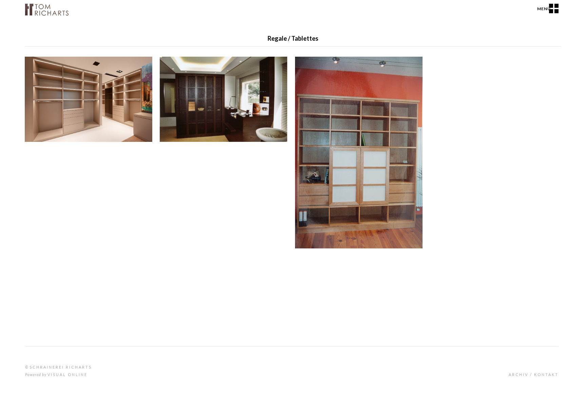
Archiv (518, 374)
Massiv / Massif (358, 93)
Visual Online (67, 374)
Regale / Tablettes (50, 64)
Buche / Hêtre (325, 93)
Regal (172, 73)
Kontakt (546, 374)
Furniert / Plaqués (224, 93)
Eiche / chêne (189, 93)
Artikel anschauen (141, 132)
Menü (544, 8)
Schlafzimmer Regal (58, 73)
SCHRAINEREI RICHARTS (61, 367)
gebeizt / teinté (261, 93)
